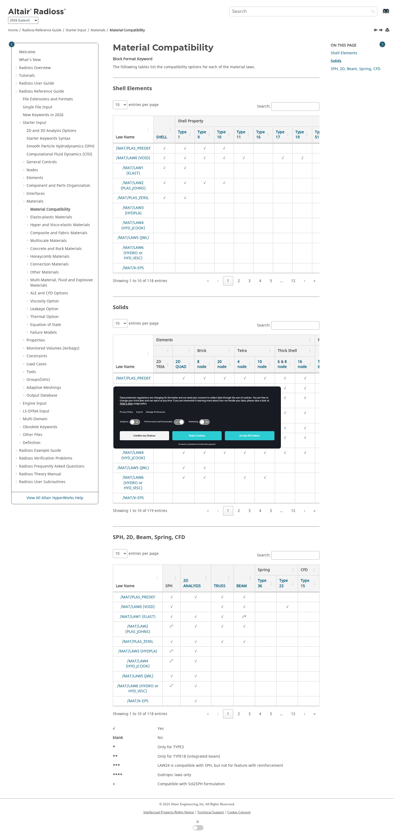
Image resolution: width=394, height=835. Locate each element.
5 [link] (271, 281)
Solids (336, 61)
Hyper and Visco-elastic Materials (60, 225)
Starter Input (76, 30)
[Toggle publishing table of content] (11, 44)
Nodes (32, 170)
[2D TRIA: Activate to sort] (163, 351)
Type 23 (283, 583)
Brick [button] (201, 351)
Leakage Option (44, 309)
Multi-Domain (35, 419)
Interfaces (36, 193)
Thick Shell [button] (287, 351)
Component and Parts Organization (58, 185)
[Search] (371, 12)
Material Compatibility (127, 30)
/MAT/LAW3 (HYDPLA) (133, 210)
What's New (30, 60)
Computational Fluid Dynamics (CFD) (59, 154)
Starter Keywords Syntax (48, 138)
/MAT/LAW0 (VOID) (133, 158)
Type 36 (262, 583)
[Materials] (376, 31)
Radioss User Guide (36, 83)
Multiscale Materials (48, 241)
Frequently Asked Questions (51, 466)
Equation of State (45, 325)
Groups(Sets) (38, 379)
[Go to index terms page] (380, 14)
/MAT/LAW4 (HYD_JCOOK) (133, 225)
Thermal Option (44, 317)
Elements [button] (164, 340)
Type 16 (260, 134)
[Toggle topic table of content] (382, 44)
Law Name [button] (125, 137)
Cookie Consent (239, 812)
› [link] (304, 281)
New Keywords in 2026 (43, 115)
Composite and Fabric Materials (58, 233)
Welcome (27, 52)
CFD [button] (304, 570)
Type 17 (280, 134)
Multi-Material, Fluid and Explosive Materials (61, 282)
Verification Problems (45, 458)
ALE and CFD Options (49, 293)
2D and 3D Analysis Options (51, 131)
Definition (31, 443)
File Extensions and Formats (48, 99)
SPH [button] (168, 586)
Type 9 (202, 134)
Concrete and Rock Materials (56, 249)
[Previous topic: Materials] (376, 31)
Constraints (37, 356)
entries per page (144, 105)
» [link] (314, 281)
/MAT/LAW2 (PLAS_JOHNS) (133, 185)
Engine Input (34, 403)
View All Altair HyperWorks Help (55, 498)
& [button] (282, 364)
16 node (302, 364)
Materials (98, 30)
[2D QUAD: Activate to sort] (183, 351)
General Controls (42, 162)
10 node (262, 364)
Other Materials (44, 272)
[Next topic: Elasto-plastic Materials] (381, 31)
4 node (242, 364)
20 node (221, 364)
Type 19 (299, 134)
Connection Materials (49, 264)
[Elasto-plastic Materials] (381, 31)
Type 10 (221, 134)
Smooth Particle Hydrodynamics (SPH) (60, 146)
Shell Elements (344, 53)
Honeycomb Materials (49, 256)
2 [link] (239, 281)
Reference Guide (41, 30)
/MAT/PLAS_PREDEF (133, 148)
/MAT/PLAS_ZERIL (133, 198)
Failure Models (43, 332)
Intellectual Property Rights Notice (168, 812)
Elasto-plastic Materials (51, 217)
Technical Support (210, 812)
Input (36, 411)
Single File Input (37, 107)
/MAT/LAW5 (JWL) (133, 238)
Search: (263, 106)
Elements (35, 178)
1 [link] (228, 281)
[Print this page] (388, 30)
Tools (31, 372)
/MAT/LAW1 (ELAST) (133, 170)
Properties (36, 340)
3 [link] (249, 281)
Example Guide (40, 450)
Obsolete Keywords (40, 427)
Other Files (32, 435)
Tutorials (27, 75)
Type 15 (305, 583)
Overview (35, 68)
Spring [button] (264, 570)
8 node (201, 364)
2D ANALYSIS (192, 583)
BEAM (241, 586)
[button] (17, 52)
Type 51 (319, 134)
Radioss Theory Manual (40, 474)
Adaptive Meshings (44, 387)
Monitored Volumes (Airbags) (53, 348)
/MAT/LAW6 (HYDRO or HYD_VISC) (133, 253)
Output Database (42, 395)
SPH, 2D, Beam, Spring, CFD (355, 69)
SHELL (161, 137)
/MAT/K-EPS (133, 268)
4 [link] (260, 281)
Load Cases (37, 364)
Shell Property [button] (190, 121)
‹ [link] (217, 281)
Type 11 (241, 134)
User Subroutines (42, 482)
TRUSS (219, 586)
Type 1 (182, 134)
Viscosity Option (44, 301)
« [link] (208, 281)
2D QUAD (181, 364)
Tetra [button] (242, 351)
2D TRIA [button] (160, 364)
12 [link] (293, 281)
